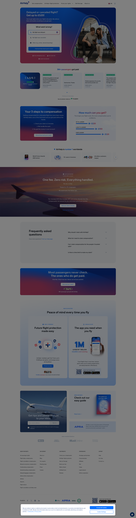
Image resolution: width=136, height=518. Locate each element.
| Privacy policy (37, 511)
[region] (68, 509)
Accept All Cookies (101, 507)
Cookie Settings (101, 512)
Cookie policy (30, 511)
